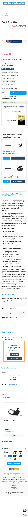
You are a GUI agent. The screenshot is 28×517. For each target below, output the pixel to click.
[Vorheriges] (2, 40)
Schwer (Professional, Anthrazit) (10, 72)
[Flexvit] (14, 26)
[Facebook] (10, 469)
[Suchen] (16, 7)
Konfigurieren (14, 354)
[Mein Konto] (23, 7)
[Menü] (3, 7)
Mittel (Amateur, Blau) (7, 69)
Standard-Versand (8, 431)
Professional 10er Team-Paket (9, 88)
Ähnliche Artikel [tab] (6, 397)
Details (14, 435)
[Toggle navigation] (3, 189)
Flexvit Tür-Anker (9, 420)
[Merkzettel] (19, 7)
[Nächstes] (25, 40)
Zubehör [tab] (4, 394)
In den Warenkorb (18, 93)
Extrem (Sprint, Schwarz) (8, 75)
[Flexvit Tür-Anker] (14, 411)
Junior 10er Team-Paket (8, 78)
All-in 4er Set (20, 75)
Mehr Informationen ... (14, 350)
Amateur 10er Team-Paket (8, 81)
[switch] (24, 515)
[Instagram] (12, 469)
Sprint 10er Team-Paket (8, 85)
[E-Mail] (15, 469)
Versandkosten (6, 479)
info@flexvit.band (13, 384)
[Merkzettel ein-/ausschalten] (21, 415)
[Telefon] (18, 469)
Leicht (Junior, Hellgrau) (8, 65)
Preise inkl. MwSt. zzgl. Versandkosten (10, 56)
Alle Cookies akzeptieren (14, 358)
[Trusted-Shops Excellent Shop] (21, 120)
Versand (21, 106)
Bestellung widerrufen (14, 463)
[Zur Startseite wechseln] (14, 3)
